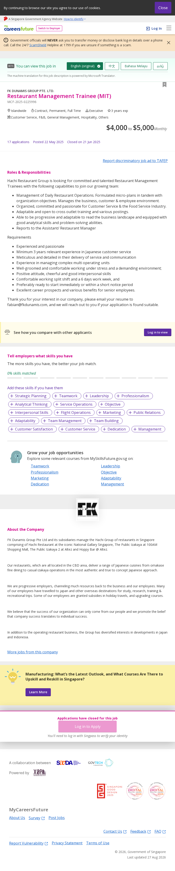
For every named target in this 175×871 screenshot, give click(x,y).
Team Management (65, 420)
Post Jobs (57, 818)
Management (149, 429)
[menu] (168, 28)
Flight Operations (76, 412)
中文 (112, 66)
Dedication (117, 429)
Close (163, 7)
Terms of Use (97, 843)
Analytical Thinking (31, 404)
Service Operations (76, 404)
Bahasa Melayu (136, 66)
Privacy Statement (67, 843)
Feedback (138, 831)
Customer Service (80, 429)
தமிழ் (160, 66)
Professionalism (135, 395)
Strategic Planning (30, 395)
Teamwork (68, 395)
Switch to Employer (49, 28)
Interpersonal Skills (31, 412)
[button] (167, 42)
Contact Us (112, 831)
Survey (34, 818)
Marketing (112, 412)
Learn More (38, 692)
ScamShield (37, 45)
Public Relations (147, 412)
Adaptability (25, 420)
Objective (113, 404)
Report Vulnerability (26, 843)
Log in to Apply (87, 726)
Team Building (106, 420)
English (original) (83, 66)
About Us (17, 818)
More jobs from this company (32, 651)
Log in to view (158, 332)
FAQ (157, 831)
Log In (157, 28)
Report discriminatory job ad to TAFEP (135, 160)
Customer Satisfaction (34, 429)
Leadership (99, 395)
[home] (18, 28)
